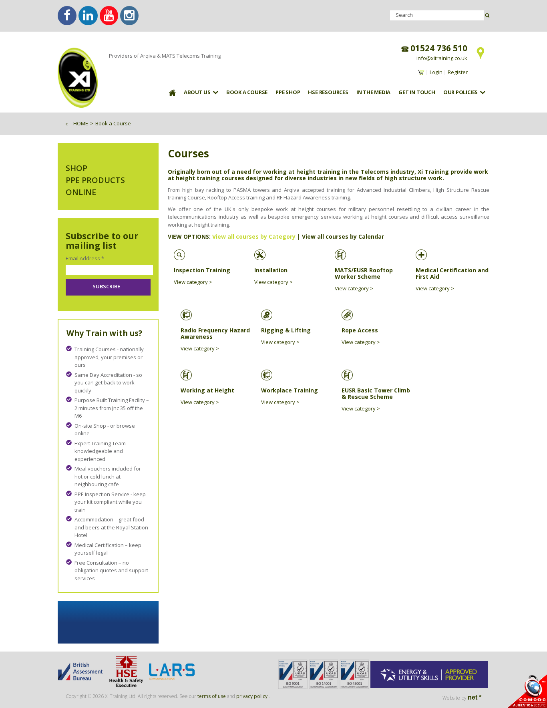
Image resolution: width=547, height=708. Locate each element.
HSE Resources (328, 92)
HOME (80, 123)
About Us (197, 92)
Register (458, 72)
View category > (193, 282)
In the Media (373, 92)
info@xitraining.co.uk (441, 58)
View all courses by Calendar (343, 236)
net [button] (474, 697)
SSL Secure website (527, 691)
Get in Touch (416, 92)
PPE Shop (288, 92)
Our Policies (460, 92)
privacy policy (251, 696)
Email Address (85, 258)
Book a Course (246, 92)
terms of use (211, 696)
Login (436, 72)
